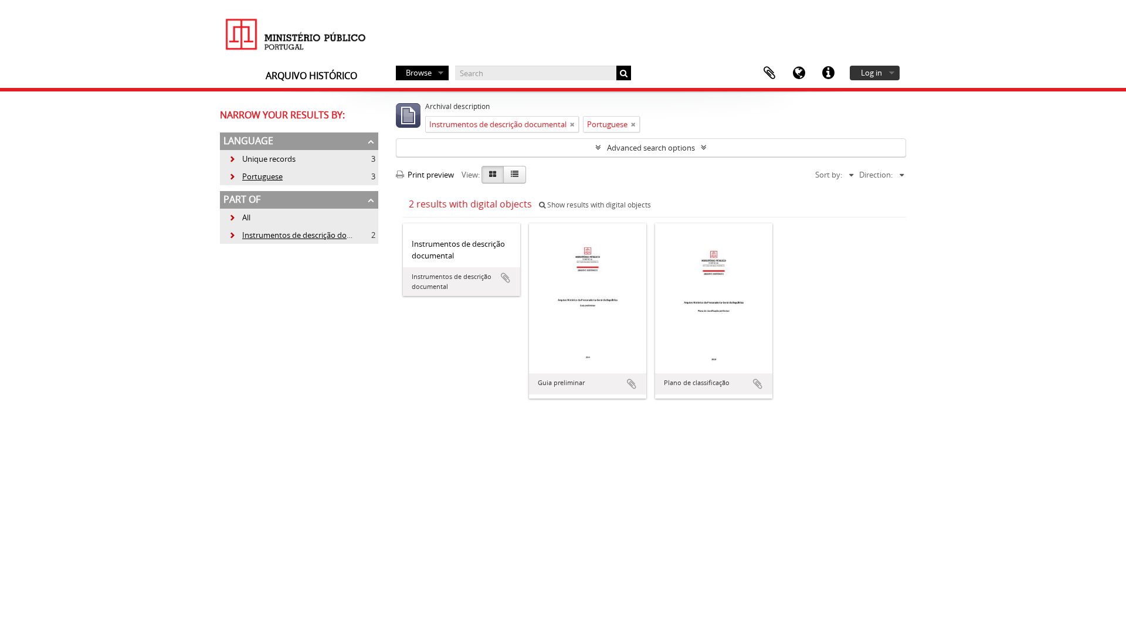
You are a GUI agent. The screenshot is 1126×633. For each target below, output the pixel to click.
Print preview (430, 174)
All (246, 217)
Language (798, 73)
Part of (241, 199)
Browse (419, 72)
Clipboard (769, 73)
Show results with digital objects (598, 205)
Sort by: (828, 174)
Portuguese (256, 176)
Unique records (262, 159)
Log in (871, 72)
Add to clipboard (505, 278)
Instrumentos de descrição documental (304, 235)
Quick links (828, 73)
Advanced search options (651, 147)
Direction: (876, 174)
